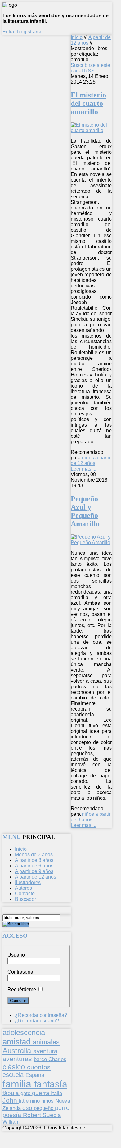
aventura (45, 1051)
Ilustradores (28, 882)
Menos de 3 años (34, 854)
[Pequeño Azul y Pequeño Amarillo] (91, 542)
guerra (41, 1093)
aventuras (18, 1058)
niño (35, 1101)
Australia (17, 1051)
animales (46, 1042)
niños (48, 1101)
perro (62, 1107)
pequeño (44, 1108)
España (34, 1075)
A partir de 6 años (34, 865)
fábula (11, 1093)
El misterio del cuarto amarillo (88, 103)
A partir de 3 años (34, 860)
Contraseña (20, 971)
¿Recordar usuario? (37, 1020)
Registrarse (30, 31)
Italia (56, 1093)
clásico (14, 1067)
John (10, 1100)
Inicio (77, 37)
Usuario (16, 954)
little (24, 1101)
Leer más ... (83, 468)
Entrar (9, 31)
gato (26, 1093)
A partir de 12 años (35, 876)
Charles (57, 1059)
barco (41, 1059)
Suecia (52, 1114)
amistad (17, 1041)
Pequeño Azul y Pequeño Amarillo (85, 511)
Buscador (25, 899)
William (11, 1122)
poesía (12, 1114)
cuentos (39, 1067)
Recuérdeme (21, 989)
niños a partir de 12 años (90, 460)
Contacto (25, 893)
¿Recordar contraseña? (41, 1015)
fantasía (50, 1084)
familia (18, 1084)
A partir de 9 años (34, 871)
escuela (13, 1074)
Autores (23, 888)
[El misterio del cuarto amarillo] (91, 130)
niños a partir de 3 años (90, 816)
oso (28, 1108)
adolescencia (23, 1033)
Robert (33, 1115)
